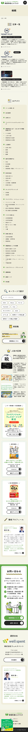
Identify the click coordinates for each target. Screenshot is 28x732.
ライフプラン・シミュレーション (15, 199)
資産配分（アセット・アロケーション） (15, 256)
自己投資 (8, 113)
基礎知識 (8, 272)
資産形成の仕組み (10, 138)
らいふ (20, 303)
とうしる (5, 315)
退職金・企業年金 (10, 239)
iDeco (12, 303)
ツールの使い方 (10, 108)
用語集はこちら (14, 341)
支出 (7, 162)
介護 (7, 229)
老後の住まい (9, 185)
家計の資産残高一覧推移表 (13, 208)
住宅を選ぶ (9, 173)
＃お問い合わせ (12, 550)
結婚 (7, 152)
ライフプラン (7, 311)
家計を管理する (10, 159)
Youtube (5, 307)
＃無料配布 (6, 548)
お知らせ (8, 117)
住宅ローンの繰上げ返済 (10, 319)
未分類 (7, 281)
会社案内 (14, 660)
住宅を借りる (9, 176)
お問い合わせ (14, 623)
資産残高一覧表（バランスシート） (15, 168)
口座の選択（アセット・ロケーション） (15, 259)
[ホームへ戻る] (14, 714)
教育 (7, 150)
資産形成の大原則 (10, 140)
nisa (14, 307)
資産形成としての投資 (12, 245)
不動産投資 (8, 263)
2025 (16, 311)
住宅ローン (8, 180)
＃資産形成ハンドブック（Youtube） (14, 546)
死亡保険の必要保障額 (11, 210)
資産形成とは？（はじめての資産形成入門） (15, 129)
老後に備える (9, 233)
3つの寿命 (8, 133)
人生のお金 (8, 135)
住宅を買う (8, 178)
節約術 (7, 166)
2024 (4, 303)
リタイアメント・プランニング (14, 267)
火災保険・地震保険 (11, 183)
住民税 (7, 195)
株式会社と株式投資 (11, 251)
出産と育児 (8, 147)
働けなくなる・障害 (11, 224)
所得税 (7, 192)
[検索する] (24, 297)
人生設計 (8, 144)
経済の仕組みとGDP (11, 248)
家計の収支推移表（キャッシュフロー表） (15, 205)
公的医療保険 (9, 218)
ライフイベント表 (10, 202)
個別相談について (14, 618)
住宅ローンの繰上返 (18, 315)
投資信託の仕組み (10, 253)
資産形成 (8, 241)
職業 (7, 154)
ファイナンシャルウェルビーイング (15, 123)
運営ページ (9, 277)
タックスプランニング (12, 189)
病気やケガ (8, 222)
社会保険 (8, 164)
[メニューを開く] (25, 2)
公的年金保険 (9, 220)
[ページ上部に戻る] (26, 709)
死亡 (7, 227)
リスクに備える (10, 215)
